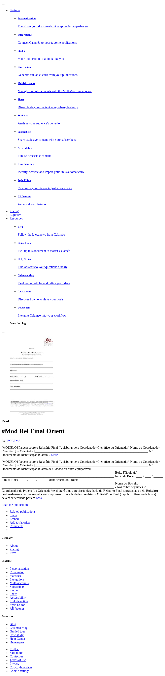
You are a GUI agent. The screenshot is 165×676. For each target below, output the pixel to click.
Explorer (15, 214)
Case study (17, 635)
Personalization (19, 568)
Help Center (17, 638)
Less (39, 498)
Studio (14, 590)
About (14, 545)
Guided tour (17, 631)
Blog (13, 624)
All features (17, 608)
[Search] (3, 332)
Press (13, 553)
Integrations (17, 579)
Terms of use (18, 660)
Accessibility (18, 597)
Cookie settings (19, 671)
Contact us (16, 656)
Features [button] (15, 10)
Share (13, 594)
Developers (17, 642)
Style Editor (17, 605)
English (14, 649)
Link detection (19, 601)
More (54, 455)
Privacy (14, 663)
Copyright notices (21, 667)
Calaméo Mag (19, 627)
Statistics (15, 576)
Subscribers (17, 586)
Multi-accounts (19, 583)
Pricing (14, 211)
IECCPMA (13, 440)
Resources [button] (16, 218)
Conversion (17, 572)
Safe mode (16, 652)
